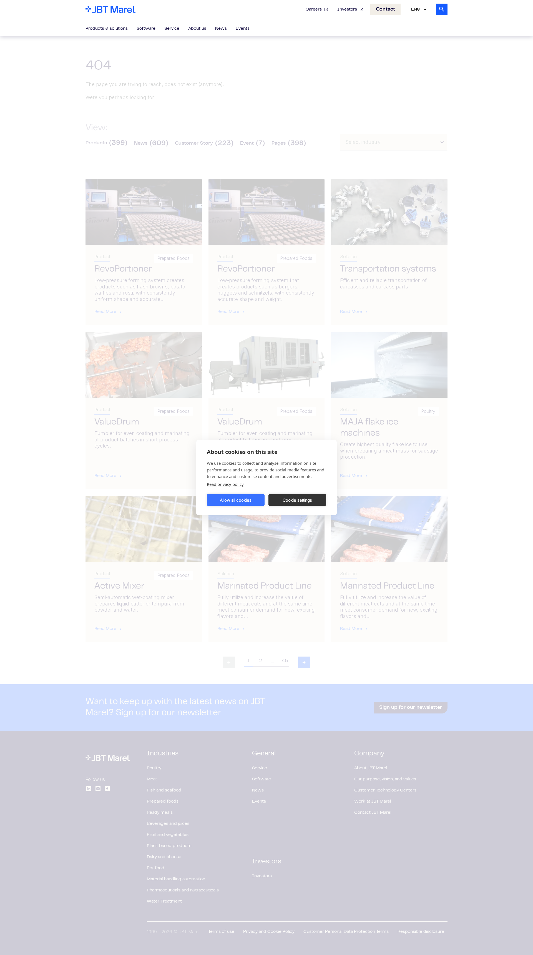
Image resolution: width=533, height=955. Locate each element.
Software (146, 29)
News (221, 29)
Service (171, 29)
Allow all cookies (236, 499)
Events (243, 29)
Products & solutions (107, 29)
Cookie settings (297, 499)
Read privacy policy (225, 484)
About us (197, 29)
